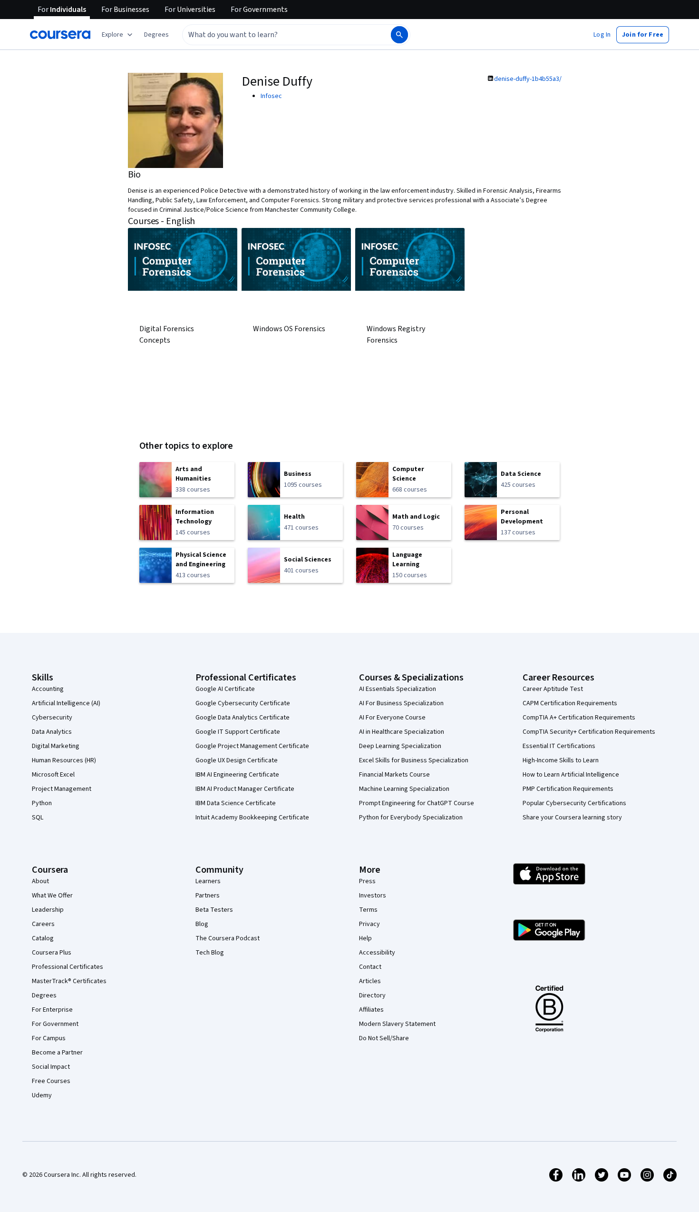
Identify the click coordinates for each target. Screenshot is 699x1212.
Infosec (271, 96)
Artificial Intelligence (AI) (66, 703)
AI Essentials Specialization (397, 689)
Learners (208, 881)
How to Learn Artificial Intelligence (571, 774)
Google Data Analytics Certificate (242, 717)
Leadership (48, 910)
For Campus (49, 1038)
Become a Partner (57, 1052)
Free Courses (51, 1081)
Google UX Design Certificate (236, 760)
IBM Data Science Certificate (235, 803)
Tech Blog (209, 952)
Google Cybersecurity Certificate (242, 703)
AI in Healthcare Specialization (401, 732)
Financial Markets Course (394, 774)
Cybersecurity (52, 717)
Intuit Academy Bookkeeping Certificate (252, 817)
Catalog (43, 938)
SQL (37, 817)
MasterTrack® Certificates (69, 981)
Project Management (61, 789)
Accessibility (377, 952)
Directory (372, 995)
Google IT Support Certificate (237, 732)
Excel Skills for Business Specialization (413, 760)
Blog (201, 924)
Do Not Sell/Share (384, 1038)
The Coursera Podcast (227, 938)
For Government (55, 1024)
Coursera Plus (51, 952)
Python (42, 803)
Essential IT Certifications (559, 746)
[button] (156, 34)
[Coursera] (60, 34)
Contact (370, 967)
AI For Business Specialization (401, 703)
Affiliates (371, 1010)
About (40, 881)
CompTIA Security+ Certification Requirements (589, 732)
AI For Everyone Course (392, 717)
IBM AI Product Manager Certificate (244, 789)
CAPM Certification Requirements (570, 703)
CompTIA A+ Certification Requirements (579, 717)
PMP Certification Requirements (568, 789)
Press (367, 881)
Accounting (48, 689)
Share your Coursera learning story (572, 817)
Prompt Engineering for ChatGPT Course (416, 803)
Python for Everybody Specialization (411, 817)
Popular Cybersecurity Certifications (574, 803)
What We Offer (52, 895)
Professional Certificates (67, 967)
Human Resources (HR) (64, 760)
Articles (370, 981)
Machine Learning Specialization (404, 789)
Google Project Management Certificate (252, 746)
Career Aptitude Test (553, 689)
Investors (372, 895)
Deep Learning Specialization (400, 746)
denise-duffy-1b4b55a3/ (528, 79)
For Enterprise (52, 1010)
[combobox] (276, 34)
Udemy (42, 1095)
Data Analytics (52, 732)
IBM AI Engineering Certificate (237, 774)
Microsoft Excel (53, 774)
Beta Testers (214, 910)
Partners (207, 895)
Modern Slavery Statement (397, 1024)
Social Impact (51, 1067)
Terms (368, 910)
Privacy (369, 924)
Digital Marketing (55, 746)
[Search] (399, 34)
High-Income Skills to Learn (561, 760)
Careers (43, 924)
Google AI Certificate (225, 689)
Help (365, 938)
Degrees (44, 995)
